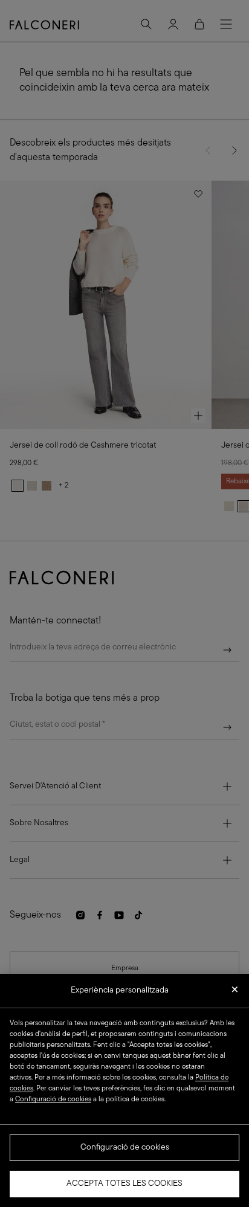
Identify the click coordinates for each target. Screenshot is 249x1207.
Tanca (234, 993)
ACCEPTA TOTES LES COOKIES (124, 1183)
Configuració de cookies (124, 1147)
